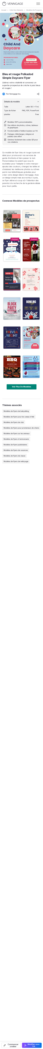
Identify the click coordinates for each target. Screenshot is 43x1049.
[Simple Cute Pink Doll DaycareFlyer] (31, 279)
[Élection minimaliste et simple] (11, 279)
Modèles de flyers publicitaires (15, 445)
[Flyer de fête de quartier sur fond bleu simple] (11, 309)
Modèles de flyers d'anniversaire (16, 439)
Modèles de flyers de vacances (16, 450)
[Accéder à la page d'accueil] (12, 4)
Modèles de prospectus (34, 10)
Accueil (3, 10)
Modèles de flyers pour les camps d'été (19, 417)
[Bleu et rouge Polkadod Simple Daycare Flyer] (31, 338)
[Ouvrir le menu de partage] (38, 93)
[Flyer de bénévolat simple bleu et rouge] (11, 221)
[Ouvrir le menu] (38, 3)
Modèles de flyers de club (14, 422)
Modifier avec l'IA (34, 1045)
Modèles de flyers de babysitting (16, 411)
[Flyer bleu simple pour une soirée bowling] (31, 309)
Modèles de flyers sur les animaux (17, 433)
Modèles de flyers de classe (14, 456)
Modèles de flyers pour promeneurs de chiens (21, 428)
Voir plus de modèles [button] (21, 387)
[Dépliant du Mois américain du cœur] (31, 367)
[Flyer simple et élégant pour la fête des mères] (31, 221)
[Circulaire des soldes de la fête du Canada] (31, 250)
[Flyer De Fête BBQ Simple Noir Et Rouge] (11, 367)
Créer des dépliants (16, 10)
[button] (11, 1045)
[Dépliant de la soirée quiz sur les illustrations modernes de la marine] (11, 338)
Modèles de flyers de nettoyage (16, 461)
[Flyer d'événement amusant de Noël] (11, 250)
